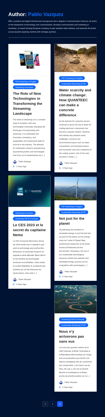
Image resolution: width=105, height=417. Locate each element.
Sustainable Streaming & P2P (73, 84)
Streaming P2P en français (26, 219)
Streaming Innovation (24, 87)
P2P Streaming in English (25, 81)
